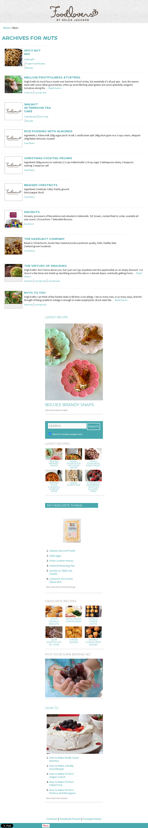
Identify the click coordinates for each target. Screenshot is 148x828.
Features (28, 92)
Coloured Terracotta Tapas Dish (61, 580)
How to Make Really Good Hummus (64, 759)
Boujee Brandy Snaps (69, 405)
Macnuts (32, 212)
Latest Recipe (56, 317)
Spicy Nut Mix (32, 52)
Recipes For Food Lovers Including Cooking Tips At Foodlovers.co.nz (74, 9)
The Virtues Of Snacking (45, 266)
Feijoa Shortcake (73, 484)
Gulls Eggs (55, 555)
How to (51, 708)
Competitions (92, 819)
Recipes (29, 67)
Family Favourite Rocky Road (93, 463)
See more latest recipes (56, 410)
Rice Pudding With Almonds (48, 131)
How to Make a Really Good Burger (61, 767)
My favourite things (64, 505)
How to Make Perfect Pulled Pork (61, 783)
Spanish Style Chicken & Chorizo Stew (54, 487)
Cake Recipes (30, 116)
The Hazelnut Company (44, 239)
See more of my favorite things (60, 586)
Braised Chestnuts (40, 185)
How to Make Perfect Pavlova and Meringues (62, 791)
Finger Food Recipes (35, 63)
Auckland (29, 223)
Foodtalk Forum (70, 819)
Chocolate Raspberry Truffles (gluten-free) (93, 487)
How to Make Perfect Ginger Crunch (61, 775)
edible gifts (29, 59)
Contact (52, 819)
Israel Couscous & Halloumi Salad (74, 464)
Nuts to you (35, 292)
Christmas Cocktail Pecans (48, 158)
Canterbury (29, 250)
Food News (29, 143)
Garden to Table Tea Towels (60, 572)
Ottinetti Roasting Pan (62, 565)
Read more (55, 88)
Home (6, 28)
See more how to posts (56, 798)
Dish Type (43, 116)
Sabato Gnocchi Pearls (62, 550)
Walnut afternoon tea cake (37, 108)
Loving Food (40, 92)
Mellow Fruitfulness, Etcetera (52, 77)
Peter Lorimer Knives (61, 560)
